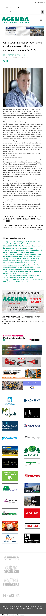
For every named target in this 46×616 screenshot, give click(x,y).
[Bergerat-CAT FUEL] (11, 451)
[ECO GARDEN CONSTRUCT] (33, 451)
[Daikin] (11, 438)
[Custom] (10, 7)
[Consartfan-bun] (11, 538)
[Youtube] (15, 7)
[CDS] (11, 463)
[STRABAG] (33, 526)
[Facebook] (3, 7)
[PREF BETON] (21, 373)
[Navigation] (42, 19)
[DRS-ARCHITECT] (33, 413)
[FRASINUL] (33, 488)
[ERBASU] (11, 513)
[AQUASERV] (11, 488)
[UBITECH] (11, 413)
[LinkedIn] (7, 61)
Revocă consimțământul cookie (13, 615)
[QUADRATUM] (33, 538)
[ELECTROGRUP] (33, 438)
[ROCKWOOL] (33, 476)
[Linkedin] (7, 7)
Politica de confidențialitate (33, 606)
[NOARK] (11, 476)
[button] (40, 3)
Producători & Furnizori (14, 55)
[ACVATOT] (11, 401)
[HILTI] (21, 362)
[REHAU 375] (21, 338)
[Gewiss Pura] (11, 526)
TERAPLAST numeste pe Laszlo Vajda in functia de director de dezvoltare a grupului (23, 227)
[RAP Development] (11, 426)
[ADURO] (33, 513)
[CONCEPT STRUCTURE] (33, 501)
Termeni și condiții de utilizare (12, 606)
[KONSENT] (33, 401)
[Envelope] (18, 7)
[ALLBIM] (22, 350)
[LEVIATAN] (11, 501)
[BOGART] (33, 463)
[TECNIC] (24, 31)
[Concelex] (21, 385)
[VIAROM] (33, 426)
